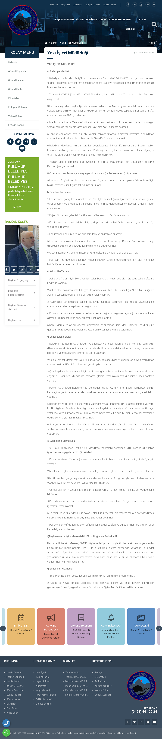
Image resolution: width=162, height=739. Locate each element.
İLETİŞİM (141, 19)
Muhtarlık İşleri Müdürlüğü (77, 695)
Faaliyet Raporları (15, 677)
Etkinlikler (77, 4)
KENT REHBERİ (130, 24)
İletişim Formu (109, 4)
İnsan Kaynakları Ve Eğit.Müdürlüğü (77, 686)
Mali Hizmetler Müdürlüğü (77, 681)
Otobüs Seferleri (44, 704)
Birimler (54, 43)
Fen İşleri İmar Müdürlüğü (77, 690)
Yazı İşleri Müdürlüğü (75, 677)
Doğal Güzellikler (103, 695)
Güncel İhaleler (16, 80)
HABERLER (120, 19)
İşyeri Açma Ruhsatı (46, 695)
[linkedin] (147, 4)
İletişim (17, 207)
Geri (153, 43)
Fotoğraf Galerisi (92, 4)
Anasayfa (54, 4)
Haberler (13, 62)
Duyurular (65, 4)
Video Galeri (15, 116)
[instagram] (141, 4)
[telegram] (134, 4)
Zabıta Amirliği (72, 672)
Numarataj (41, 686)
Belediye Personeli (15, 686)
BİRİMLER (98, 19)
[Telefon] (6, 723)
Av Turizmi (100, 681)
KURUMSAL (70, 19)
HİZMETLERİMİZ (84, 19)
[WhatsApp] (6, 733)
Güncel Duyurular (17, 71)
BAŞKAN (59, 19)
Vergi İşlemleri (43, 690)
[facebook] (128, 4)
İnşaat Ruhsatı (43, 681)
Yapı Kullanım (43, 677)
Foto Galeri (11, 708)
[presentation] (3, 628)
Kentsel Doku (101, 690)
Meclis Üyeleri (13, 681)
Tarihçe (98, 672)
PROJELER (109, 19)
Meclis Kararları (14, 672)
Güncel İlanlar (15, 89)
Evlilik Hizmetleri (44, 699)
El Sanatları (100, 677)
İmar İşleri (41, 672)
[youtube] (154, 4)
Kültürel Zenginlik (103, 686)
